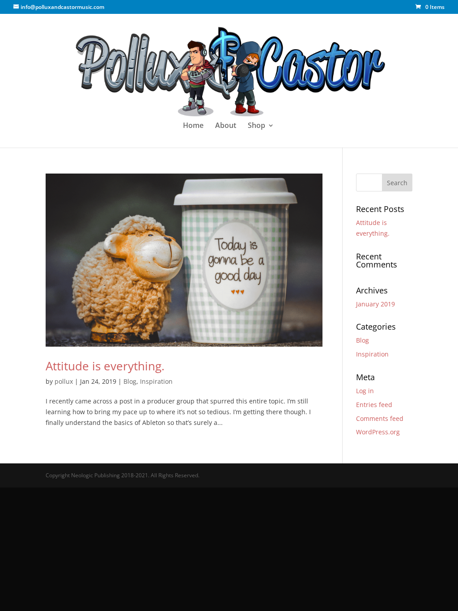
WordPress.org (378, 432)
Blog (129, 381)
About (225, 126)
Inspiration (156, 381)
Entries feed (374, 404)
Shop (256, 126)
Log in (365, 390)
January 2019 (375, 304)
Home (193, 126)
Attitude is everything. (105, 366)
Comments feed (379, 418)
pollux (64, 381)
